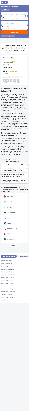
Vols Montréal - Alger (6, 260)
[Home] (4, 2)
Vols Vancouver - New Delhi (8, 274)
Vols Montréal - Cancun (7, 280)
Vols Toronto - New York (7, 286)
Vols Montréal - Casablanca (8, 277)
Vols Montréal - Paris (6, 266)
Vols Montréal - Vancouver (8, 291)
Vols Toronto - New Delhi (7, 269)
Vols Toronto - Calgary (6, 294)
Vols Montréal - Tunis (6, 272)
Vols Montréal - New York (7, 300)
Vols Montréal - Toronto (7, 283)
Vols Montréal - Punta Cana (8, 297)
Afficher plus (14, 245)
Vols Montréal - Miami (6, 263)
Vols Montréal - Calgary (7, 289)
